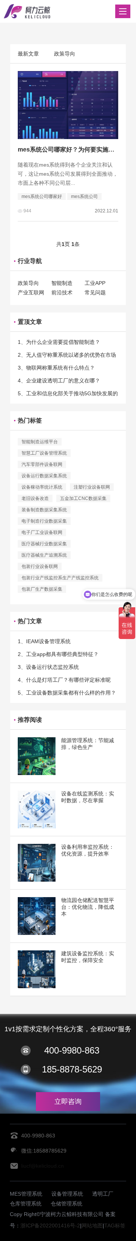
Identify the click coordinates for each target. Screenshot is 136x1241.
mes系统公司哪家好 (42, 196)
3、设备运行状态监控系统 (48, 667)
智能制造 (62, 283)
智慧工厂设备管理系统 (44, 453)
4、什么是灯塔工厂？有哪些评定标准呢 (64, 680)
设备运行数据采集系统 (44, 475)
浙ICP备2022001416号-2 (50, 1225)
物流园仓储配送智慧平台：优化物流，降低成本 (87, 907)
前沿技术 (62, 292)
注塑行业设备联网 (92, 487)
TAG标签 (114, 1225)
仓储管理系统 (66, 1204)
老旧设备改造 (35, 498)
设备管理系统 (67, 1194)
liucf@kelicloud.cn (42, 1166)
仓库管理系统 (26, 1204)
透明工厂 (102, 1194)
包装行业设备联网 (40, 566)
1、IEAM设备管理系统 (44, 641)
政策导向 (64, 54)
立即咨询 (68, 1101)
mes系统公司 (84, 196)
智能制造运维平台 (40, 441)
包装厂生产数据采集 (42, 589)
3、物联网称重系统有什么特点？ (56, 368)
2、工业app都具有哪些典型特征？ (58, 654)
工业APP (95, 283)
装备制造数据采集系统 (44, 509)
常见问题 (95, 292)
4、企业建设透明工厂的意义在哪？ (59, 381)
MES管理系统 (26, 1194)
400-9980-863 (71, 1050)
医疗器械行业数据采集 (44, 543)
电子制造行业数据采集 (44, 521)
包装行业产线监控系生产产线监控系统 (60, 577)
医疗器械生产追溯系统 (44, 555)
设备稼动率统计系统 (42, 487)
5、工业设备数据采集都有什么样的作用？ (67, 693)
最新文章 (28, 54)
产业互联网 (31, 292)
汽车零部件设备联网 (42, 464)
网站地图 (92, 1225)
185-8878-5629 (72, 1069)
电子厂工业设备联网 (42, 532)
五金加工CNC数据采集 (83, 498)
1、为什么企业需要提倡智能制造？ (59, 342)
